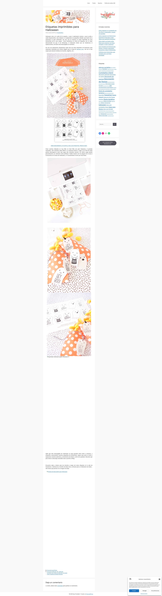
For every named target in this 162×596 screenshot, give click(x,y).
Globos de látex (107, 101)
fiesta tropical (101, 101)
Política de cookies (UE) (110, 3)
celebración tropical (110, 69)
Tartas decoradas (103, 115)
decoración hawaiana (111, 82)
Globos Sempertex (105, 103)
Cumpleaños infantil (106, 73)
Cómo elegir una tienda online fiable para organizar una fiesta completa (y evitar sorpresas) (107, 43)
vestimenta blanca (111, 115)
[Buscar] (114, 124)
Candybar (104, 69)
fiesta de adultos (113, 89)
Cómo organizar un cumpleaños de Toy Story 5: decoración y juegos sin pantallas (107, 32)
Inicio (88, 3)
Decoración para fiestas (52, 570)
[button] (159, 579)
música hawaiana (101, 112)
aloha (112, 67)
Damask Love (80, 49)
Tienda (93, 3)
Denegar (145, 590)
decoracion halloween (51, 571)
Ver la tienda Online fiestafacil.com (108, 143)
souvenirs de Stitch (110, 114)
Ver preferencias (155, 590)
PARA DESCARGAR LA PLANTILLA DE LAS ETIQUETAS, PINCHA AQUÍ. (69, 145)
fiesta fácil (101, 95)
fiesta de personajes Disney (109, 93)
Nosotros (100, 3)
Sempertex (104, 114)
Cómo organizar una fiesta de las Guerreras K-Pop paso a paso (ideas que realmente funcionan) (107, 37)
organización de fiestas (108, 112)
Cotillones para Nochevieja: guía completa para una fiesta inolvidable (107, 54)
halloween (61, 571)
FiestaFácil (108, 95)
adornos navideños (105, 67)
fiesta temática (109, 99)
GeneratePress (89, 594)
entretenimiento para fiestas (106, 87)
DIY (57, 571)
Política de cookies (144, 593)
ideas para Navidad (108, 109)
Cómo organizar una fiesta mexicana (55, 574)
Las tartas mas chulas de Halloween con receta (57, 573)
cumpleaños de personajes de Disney (108, 70)
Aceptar (134, 590)
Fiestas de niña (107, 97)
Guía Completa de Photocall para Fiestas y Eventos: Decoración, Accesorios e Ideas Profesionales (107, 48)
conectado (60, 585)
